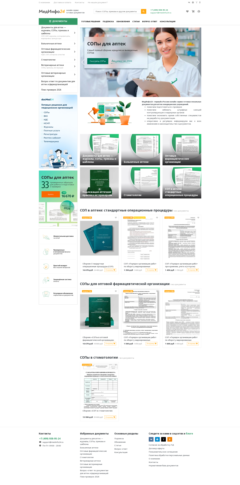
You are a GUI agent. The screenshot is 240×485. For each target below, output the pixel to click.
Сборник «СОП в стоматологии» (98, 410)
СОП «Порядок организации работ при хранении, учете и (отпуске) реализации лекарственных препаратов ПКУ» (181, 265)
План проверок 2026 (89, 476)
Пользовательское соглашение (163, 451)
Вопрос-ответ (149, 21)
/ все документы (181, 210)
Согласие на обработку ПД (161, 445)
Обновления (123, 21)
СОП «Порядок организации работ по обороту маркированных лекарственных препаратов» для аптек (140, 265)
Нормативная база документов (163, 465)
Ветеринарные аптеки (90, 460)
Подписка (108, 21)
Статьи (136, 21)
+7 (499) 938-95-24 (159, 10)
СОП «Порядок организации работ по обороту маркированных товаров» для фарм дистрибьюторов (181, 339)
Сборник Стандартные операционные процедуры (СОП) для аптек (98, 265)
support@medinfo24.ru (160, 12)
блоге (189, 433)
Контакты (79, 2)
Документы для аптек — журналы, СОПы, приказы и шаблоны (92, 441)
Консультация (167, 21)
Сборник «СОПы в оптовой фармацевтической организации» (98, 338)
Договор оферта (156, 448)
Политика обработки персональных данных (169, 455)
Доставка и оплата (62, 2)
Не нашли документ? (98, 2)
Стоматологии (87, 457)
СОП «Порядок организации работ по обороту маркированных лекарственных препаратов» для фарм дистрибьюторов (140, 339)
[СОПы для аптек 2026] (58, 198)
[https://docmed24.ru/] (58, 131)
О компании (44, 2)
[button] (83, 62)
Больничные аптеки (89, 447)
